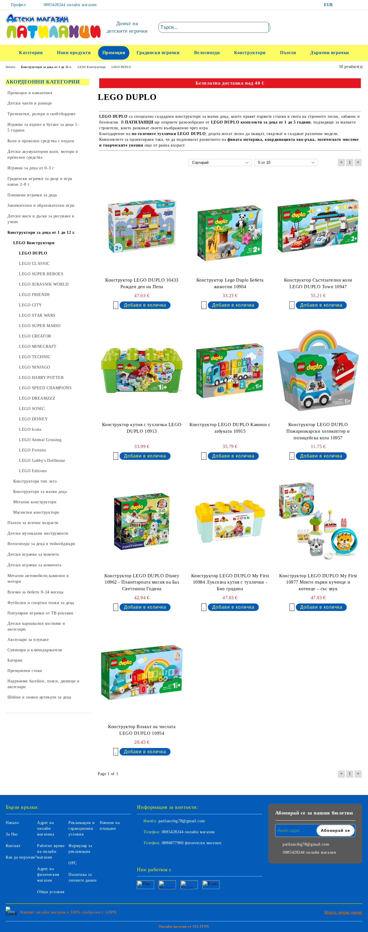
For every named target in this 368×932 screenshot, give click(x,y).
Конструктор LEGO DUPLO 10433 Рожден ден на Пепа (142, 283)
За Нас (12, 834)
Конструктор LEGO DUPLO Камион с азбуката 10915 (229, 428)
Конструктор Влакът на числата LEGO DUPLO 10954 (141, 730)
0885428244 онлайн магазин (69, 5)
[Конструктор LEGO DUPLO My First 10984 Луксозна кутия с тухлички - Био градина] (230, 521)
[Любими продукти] (347, 27)
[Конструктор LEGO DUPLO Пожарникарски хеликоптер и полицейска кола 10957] (318, 370)
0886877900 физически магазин (192, 843)
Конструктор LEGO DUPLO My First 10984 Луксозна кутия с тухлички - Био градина (230, 582)
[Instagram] (358, 5)
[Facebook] (340, 5)
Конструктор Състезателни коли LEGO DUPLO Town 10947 (318, 283)
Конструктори (250, 52)
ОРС (72, 863)
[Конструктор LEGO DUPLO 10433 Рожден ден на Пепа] (142, 226)
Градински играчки (158, 52)
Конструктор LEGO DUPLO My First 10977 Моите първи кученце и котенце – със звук (318, 582)
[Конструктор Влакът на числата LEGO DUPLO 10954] (142, 672)
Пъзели (288, 52)
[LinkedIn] (349, 5)
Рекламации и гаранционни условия (81, 828)
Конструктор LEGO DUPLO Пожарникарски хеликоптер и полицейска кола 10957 (318, 431)
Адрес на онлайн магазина (45, 828)
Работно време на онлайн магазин (50, 851)
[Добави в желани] (115, 305)
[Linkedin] (166, 854)
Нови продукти (74, 52)
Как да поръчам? (21, 857)
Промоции (113, 52)
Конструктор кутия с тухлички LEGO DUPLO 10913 (142, 428)
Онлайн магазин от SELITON (184, 927)
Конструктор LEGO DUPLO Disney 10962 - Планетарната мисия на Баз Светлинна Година (141, 582)
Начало (12, 823)
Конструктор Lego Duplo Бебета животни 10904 (230, 283)
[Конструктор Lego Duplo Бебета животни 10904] (230, 226)
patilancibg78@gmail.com (181, 821)
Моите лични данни (343, 912)
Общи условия (50, 892)
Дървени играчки (329, 52)
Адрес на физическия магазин (48, 874)
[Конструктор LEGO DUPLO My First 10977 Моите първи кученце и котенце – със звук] (318, 521)
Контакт (13, 846)
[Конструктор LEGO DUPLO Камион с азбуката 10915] (230, 370)
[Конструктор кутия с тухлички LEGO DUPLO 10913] (142, 370)
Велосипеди (207, 52)
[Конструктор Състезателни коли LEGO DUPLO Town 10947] (318, 226)
